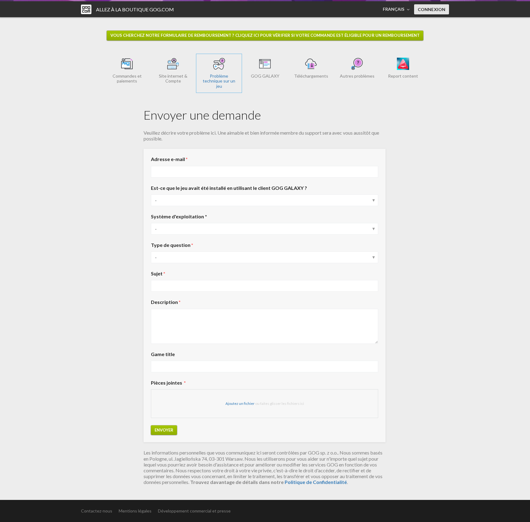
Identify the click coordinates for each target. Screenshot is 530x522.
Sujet (157, 273)
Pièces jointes (167, 383)
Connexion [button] (431, 9)
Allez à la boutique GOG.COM (135, 9)
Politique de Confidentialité (316, 482)
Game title (163, 354)
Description (164, 302)
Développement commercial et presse (194, 510)
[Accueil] (86, 9)
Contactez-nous (96, 510)
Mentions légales (135, 510)
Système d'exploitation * (179, 216)
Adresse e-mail (168, 159)
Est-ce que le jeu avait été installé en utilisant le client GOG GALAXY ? (229, 188)
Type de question (170, 245)
